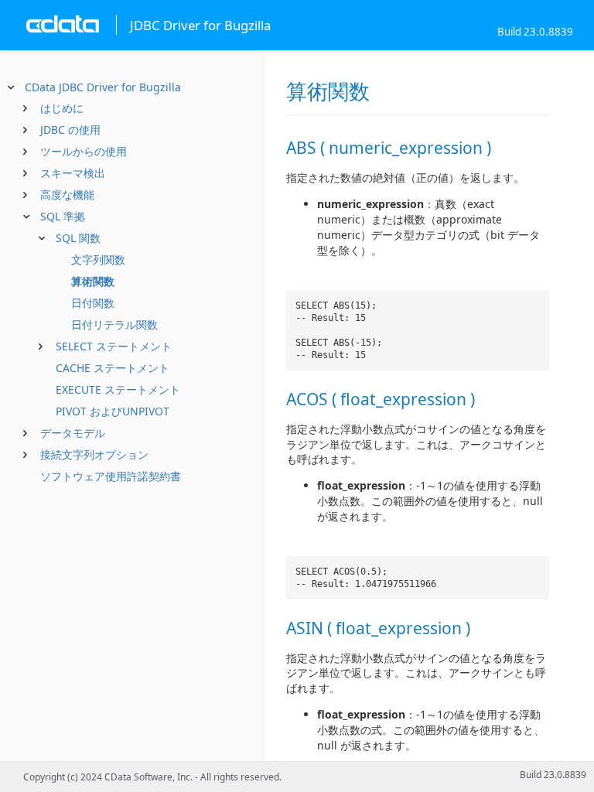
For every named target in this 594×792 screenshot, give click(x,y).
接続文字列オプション (94, 454)
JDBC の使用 (70, 129)
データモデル (72, 432)
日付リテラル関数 (114, 324)
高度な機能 (67, 194)
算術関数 (92, 281)
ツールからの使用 (83, 151)
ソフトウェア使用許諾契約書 (110, 476)
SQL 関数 (78, 237)
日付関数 (92, 302)
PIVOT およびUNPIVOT (112, 411)
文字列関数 (98, 259)
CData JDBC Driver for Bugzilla (103, 87)
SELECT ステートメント (114, 346)
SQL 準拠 (62, 216)
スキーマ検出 (72, 173)
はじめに (62, 108)
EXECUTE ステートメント (118, 389)
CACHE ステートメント (112, 367)
